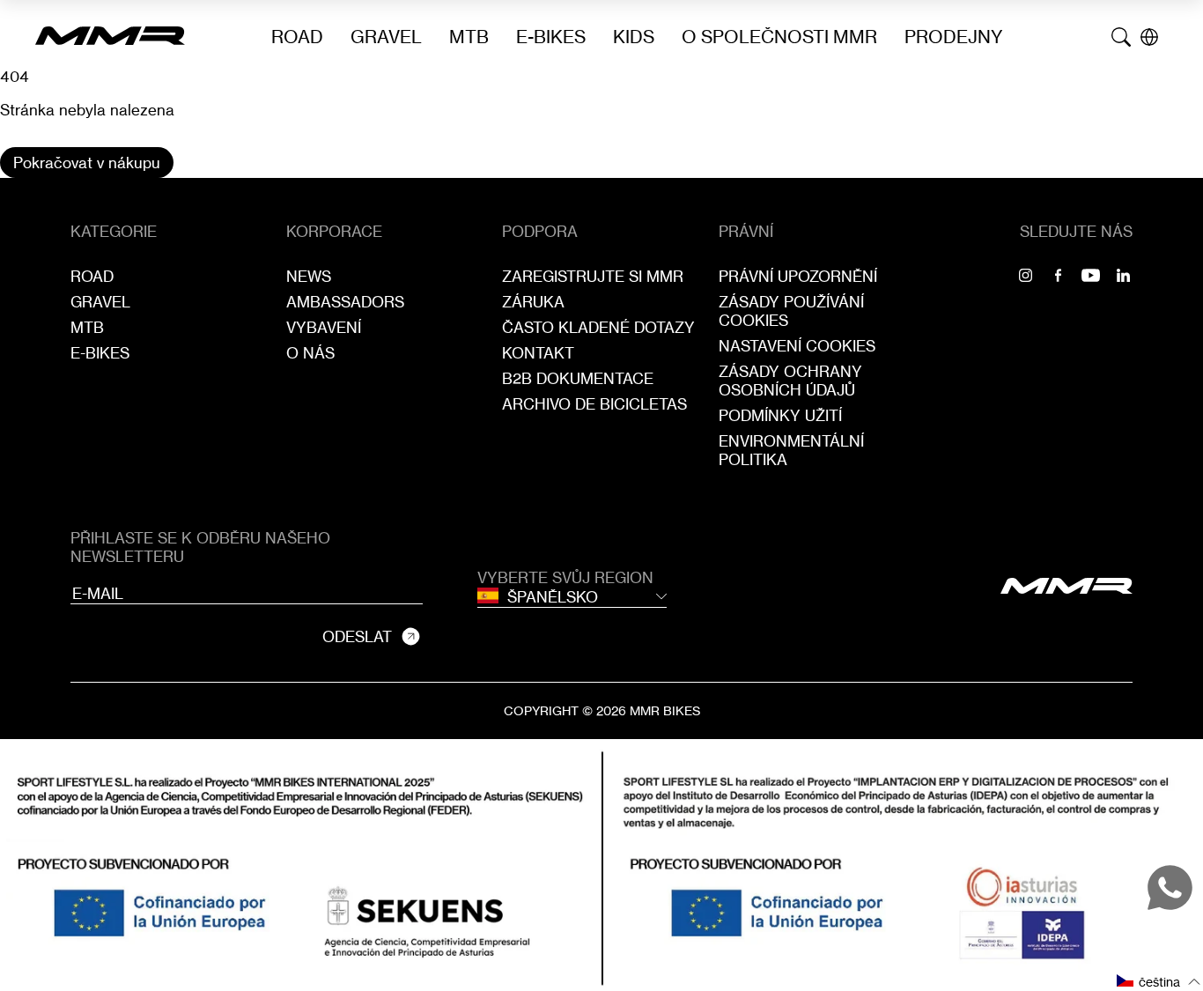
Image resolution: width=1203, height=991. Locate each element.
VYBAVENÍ (323, 327)
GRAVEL (386, 37)
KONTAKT (538, 353)
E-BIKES (551, 37)
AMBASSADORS (345, 301)
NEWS (308, 276)
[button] (1159, 981)
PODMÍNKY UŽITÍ (780, 415)
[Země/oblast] (1149, 37)
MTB (469, 37)
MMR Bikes (665, 710)
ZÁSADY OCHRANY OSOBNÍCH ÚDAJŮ (790, 380)
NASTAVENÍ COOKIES (797, 345)
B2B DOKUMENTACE (577, 378)
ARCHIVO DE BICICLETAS (594, 404)
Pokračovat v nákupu (86, 162)
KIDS (633, 37)
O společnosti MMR (779, 37)
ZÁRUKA (533, 301)
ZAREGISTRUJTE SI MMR (592, 276)
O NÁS (310, 353)
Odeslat (357, 636)
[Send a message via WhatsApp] (1170, 887)
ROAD (297, 37)
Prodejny (953, 37)
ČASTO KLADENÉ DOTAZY (598, 327)
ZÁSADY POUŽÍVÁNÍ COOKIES (791, 310)
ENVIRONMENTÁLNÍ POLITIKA (791, 450)
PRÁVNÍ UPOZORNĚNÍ (798, 276)
